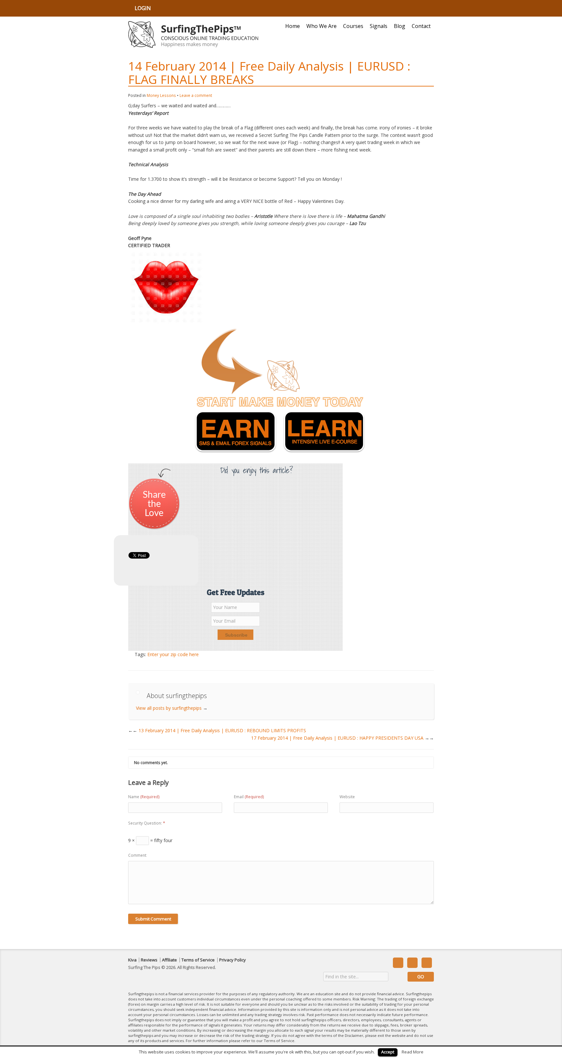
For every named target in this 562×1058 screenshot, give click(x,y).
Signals (378, 26)
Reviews (149, 960)
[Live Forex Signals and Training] (193, 34)
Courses (353, 26)
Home (292, 26)
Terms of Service (198, 960)
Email (249, 797)
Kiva (132, 960)
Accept (387, 1052)
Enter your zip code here (173, 654)
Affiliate (169, 960)
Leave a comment (196, 95)
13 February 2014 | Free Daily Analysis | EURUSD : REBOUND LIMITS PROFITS (219, 730)
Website (347, 797)
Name (144, 797)
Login (143, 8)
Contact (421, 26)
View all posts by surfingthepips (171, 708)
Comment (137, 855)
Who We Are (321, 26)
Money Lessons (161, 95)
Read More (412, 1052)
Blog (399, 26)
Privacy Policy (232, 960)
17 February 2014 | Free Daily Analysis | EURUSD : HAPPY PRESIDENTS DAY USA (342, 738)
